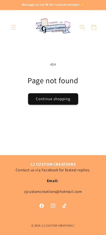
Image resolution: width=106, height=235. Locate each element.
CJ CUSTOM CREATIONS (58, 225)
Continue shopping (53, 98)
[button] (13, 27)
